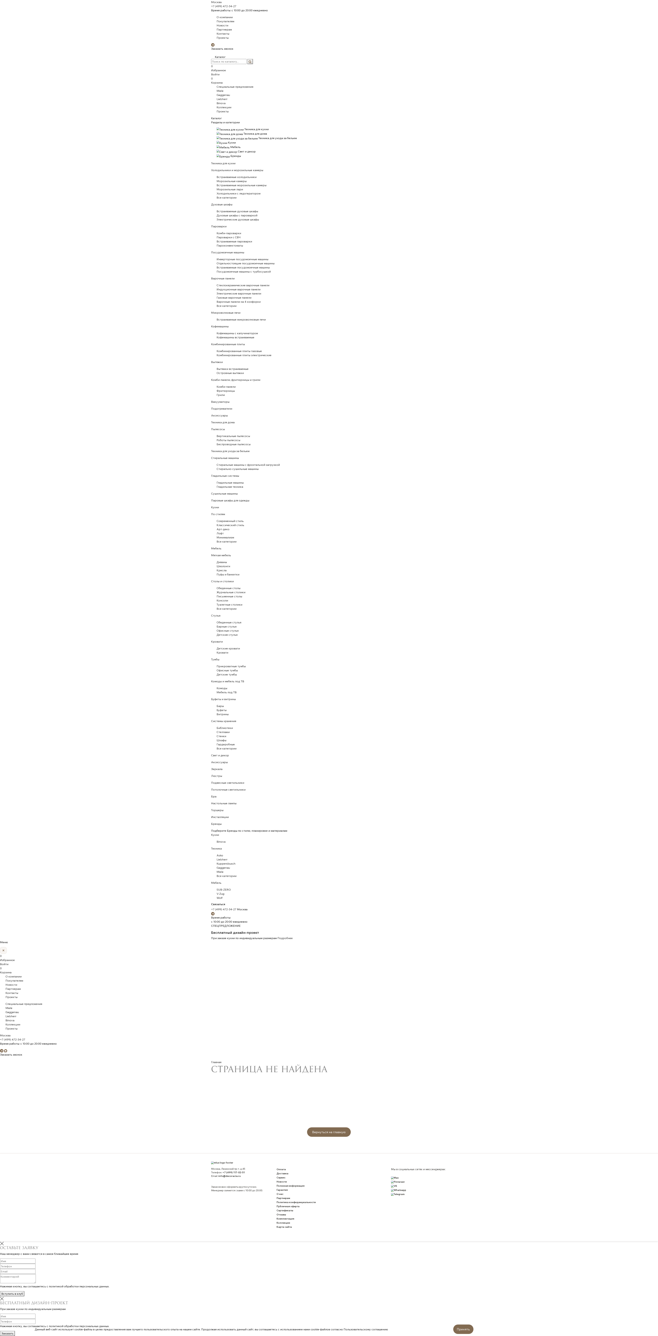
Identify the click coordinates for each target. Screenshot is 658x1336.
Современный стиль (230, 521)
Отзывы (281, 1214)
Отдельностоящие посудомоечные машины (246, 263)
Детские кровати (228, 648)
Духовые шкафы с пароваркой (237, 215)
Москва (216, 2)
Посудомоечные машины (227, 252)
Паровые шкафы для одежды (230, 500)
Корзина (217, 80)
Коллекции (224, 107)
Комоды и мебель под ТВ (227, 681)
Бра (213, 796)
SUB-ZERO (224, 889)
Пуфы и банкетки (228, 574)
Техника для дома (223, 422)
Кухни (215, 507)
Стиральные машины (225, 458)
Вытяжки (217, 362)
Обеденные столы (228, 588)
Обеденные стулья (229, 622)
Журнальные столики (231, 592)
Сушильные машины (224, 493)
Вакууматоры (220, 401)
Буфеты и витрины (223, 699)
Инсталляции (220, 817)
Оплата (281, 1169)
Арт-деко (223, 529)
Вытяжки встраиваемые (232, 369)
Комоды (222, 688)
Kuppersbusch (226, 863)
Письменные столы (229, 596)
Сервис (281, 1177)
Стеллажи (223, 732)
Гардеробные (226, 744)
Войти (215, 74)
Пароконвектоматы (230, 245)
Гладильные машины (230, 482)
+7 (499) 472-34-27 (223, 6)
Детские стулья (227, 634)
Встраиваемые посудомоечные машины (243, 267)
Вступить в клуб (12, 1293)
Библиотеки (225, 728)
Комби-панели (226, 386)
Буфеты (222, 710)
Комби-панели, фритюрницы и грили (235, 379)
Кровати (217, 641)
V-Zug (220, 893)
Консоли (222, 600)
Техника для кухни (223, 163)
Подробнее (285, 938)
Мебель (216, 548)
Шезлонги (223, 566)
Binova (221, 103)
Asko (220, 855)
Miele (220, 91)
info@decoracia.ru (229, 1176)
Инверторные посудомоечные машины (242, 259)
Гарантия (282, 1189)
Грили (221, 395)
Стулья (215, 615)
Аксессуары (219, 415)
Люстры (216, 776)
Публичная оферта (288, 1206)
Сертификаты (285, 1210)
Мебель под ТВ (227, 692)
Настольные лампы (223, 803)
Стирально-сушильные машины (238, 469)
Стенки (221, 736)
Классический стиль (230, 525)
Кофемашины (220, 326)
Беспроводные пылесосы (234, 444)
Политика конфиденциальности (296, 1202)
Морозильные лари (230, 189)
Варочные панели (223, 278)
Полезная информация (290, 1185)
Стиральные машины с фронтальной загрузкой (248, 464)
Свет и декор (220, 755)
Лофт (220, 533)
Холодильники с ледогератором (238, 193)
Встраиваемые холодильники (237, 177)
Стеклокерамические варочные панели (243, 285)
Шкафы (221, 740)
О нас (280, 1194)
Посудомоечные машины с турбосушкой (244, 271)
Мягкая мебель (221, 555)
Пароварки (219, 226)
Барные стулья (226, 626)
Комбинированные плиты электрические (244, 355)
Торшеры (217, 810)
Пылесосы (218, 429)
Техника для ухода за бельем (230, 451)
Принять (463, 1329)
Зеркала (216, 769)
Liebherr (222, 99)
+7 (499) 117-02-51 (233, 1172)
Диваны (222, 562)
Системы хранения (223, 721)
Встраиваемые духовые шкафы (237, 211)
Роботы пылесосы (228, 440)
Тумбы (215, 659)
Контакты (223, 33)
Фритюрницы (226, 390)
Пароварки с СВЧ (229, 237)
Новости (222, 25)
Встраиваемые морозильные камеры (241, 185)
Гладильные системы (225, 475)
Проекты (223, 37)
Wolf (219, 898)
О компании (225, 17)
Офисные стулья (228, 630)
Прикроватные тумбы (231, 666)
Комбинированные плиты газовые (239, 351)
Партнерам (224, 29)
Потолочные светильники (228, 789)
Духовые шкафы (221, 204)
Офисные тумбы (227, 670)
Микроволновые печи (225, 312)
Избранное (218, 68)
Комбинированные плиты (228, 344)
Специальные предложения (235, 86)
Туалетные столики (229, 604)
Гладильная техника (230, 486)
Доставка (282, 1173)
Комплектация (285, 1218)
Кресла (222, 570)
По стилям (218, 514)
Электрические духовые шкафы (238, 219)
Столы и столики (222, 581)
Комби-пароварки (229, 233)
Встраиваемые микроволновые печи (241, 319)
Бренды (216, 824)
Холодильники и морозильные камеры (237, 170)
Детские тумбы (227, 674)
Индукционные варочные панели (238, 289)
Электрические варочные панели (239, 293)
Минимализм (225, 537)
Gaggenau (223, 95)
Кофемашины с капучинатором (237, 333)
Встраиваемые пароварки (234, 241)
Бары (220, 706)
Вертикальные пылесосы (233, 436)
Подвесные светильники (227, 782)
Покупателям (225, 21)
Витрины (223, 714)
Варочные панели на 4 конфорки (239, 301)
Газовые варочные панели (234, 297)
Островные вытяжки (230, 373)
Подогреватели (221, 408)
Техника (216, 848)
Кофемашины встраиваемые (235, 337)
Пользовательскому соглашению (366, 1329)
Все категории (226, 197)
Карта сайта (284, 1226)
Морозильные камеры (232, 181)
